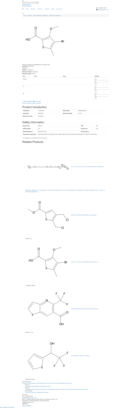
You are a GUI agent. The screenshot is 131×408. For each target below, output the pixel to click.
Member (12, 407)
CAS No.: (24, 70)
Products (40, 9)
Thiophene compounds (54, 15)
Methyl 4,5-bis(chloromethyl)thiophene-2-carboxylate (83, 215)
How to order (51, 383)
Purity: (24, 68)
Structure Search (26, 4)
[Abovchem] (23, 1)
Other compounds (75, 389)
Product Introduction (27, 103)
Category (5, 407)
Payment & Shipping (60, 383)
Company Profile (26, 383)
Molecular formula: (27, 71)
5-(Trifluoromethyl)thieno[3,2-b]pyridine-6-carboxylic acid (84, 308)
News (52, 9)
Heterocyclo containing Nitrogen (48, 389)
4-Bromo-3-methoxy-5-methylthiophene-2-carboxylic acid (84, 262)
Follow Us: (25, 403)
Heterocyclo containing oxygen (32, 389)
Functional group (84, 389)
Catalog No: (25, 66)
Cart (9, 407)
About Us (33, 9)
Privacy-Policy (68, 383)
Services (47, 9)
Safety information (36, 103)
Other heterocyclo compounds (40, 15)
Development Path (35, 383)
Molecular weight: (27, 73)
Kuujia (32, 402)
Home (27, 9)
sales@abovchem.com (103, 9)
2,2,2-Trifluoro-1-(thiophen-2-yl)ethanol (80, 355)
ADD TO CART (37, 101)
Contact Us (59, 9)
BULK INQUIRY (28, 101)
